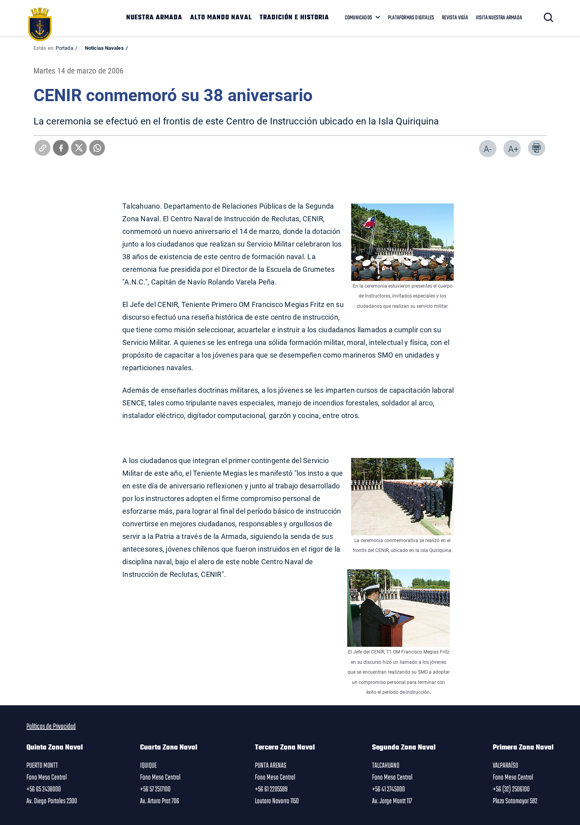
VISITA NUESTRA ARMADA (499, 18)
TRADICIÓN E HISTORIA (294, 17)
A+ (513, 148)
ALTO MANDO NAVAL (221, 17)
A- (488, 148)
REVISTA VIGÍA (455, 18)
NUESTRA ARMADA (154, 17)
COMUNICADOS (358, 18)
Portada (64, 47)
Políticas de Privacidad (51, 726)
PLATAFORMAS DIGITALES (411, 18)
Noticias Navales (104, 47)
